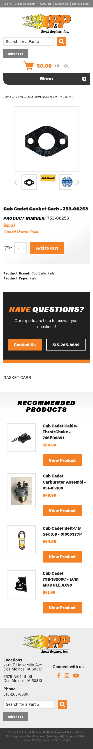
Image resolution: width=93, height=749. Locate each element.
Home (7, 97)
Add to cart (47, 248)
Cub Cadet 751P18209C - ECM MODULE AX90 (61, 579)
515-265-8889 (80, 3)
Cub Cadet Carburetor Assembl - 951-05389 (64, 481)
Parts (19, 97)
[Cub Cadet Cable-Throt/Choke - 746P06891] (21, 437)
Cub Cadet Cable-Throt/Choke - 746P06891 (60, 431)
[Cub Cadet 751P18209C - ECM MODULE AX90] (21, 584)
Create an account (25, 3)
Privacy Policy (40, 740)
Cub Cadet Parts (43, 273)
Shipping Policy (15, 736)
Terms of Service (60, 740)
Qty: (7, 247)
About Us (45, 3)
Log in (7, 3)
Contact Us (62, 3)
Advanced (15, 53)
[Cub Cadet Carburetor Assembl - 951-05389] (21, 491)
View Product (62, 460)
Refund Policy (75, 732)
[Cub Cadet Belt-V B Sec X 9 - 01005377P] (21, 539)
